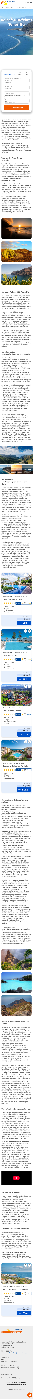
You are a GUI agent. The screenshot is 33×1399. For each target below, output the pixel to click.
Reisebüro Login (6, 1374)
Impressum (5, 1357)
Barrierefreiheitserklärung (10, 1368)
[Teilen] (25, 574)
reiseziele (9, 7)
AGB (2, 1359)
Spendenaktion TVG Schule (10, 1378)
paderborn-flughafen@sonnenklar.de (14, 1353)
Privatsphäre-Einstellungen (10, 1366)
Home (2, 7)
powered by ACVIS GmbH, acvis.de (16, 1389)
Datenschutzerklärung (8, 1361)
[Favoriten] (29, 574)
